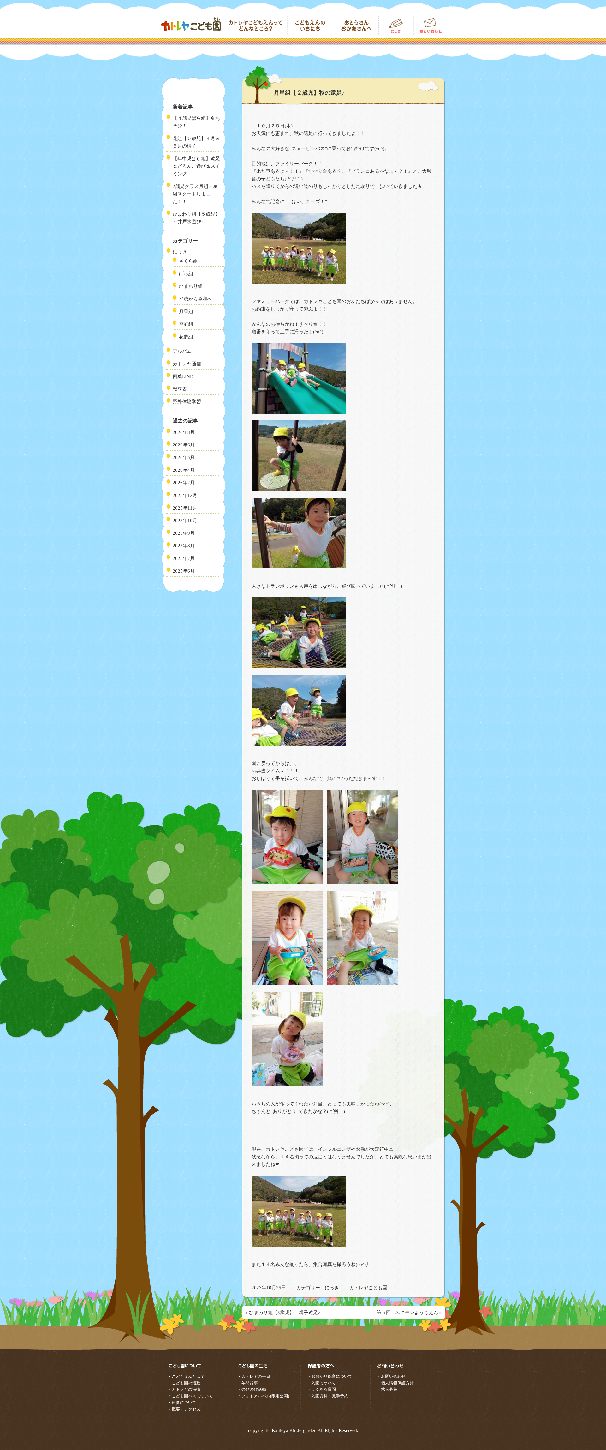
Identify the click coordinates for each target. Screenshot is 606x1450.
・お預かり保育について (329, 1376)
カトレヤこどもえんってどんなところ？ (255, 25)
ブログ (396, 25)
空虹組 (186, 324)
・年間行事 (247, 1383)
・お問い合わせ (391, 1376)
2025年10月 (185, 520)
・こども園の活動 (184, 1383)
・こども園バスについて (190, 1396)
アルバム (182, 351)
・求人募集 (387, 1389)
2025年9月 (184, 533)
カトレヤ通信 (187, 363)
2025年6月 (184, 571)
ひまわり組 (191, 286)
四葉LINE (183, 376)
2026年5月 (184, 457)
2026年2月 (184, 482)
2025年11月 (185, 507)
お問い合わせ (429, 25)
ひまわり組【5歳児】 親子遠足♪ (284, 1312)
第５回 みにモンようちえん (407, 1312)
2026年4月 (184, 470)
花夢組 (186, 336)
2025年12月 (185, 495)
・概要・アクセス (184, 1409)
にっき (332, 1287)
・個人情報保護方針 (395, 1383)
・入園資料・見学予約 (327, 1396)
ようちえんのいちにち (310, 25)
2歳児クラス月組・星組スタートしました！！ (195, 194)
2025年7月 (184, 558)
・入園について (321, 1383)
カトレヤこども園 (192, 25)
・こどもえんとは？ (186, 1376)
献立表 (180, 389)
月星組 (186, 311)
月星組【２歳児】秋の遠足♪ (309, 93)
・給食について (182, 1402)
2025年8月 (184, 545)
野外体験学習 (187, 401)
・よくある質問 (321, 1389)
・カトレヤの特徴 (184, 1389)
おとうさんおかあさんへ (356, 25)
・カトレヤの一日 (253, 1376)
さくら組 (188, 261)
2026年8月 (184, 432)
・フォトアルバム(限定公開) (263, 1396)
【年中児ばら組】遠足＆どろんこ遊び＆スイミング (196, 166)
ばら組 (186, 273)
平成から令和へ (195, 298)
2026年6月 (184, 444)
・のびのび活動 (251, 1389)
